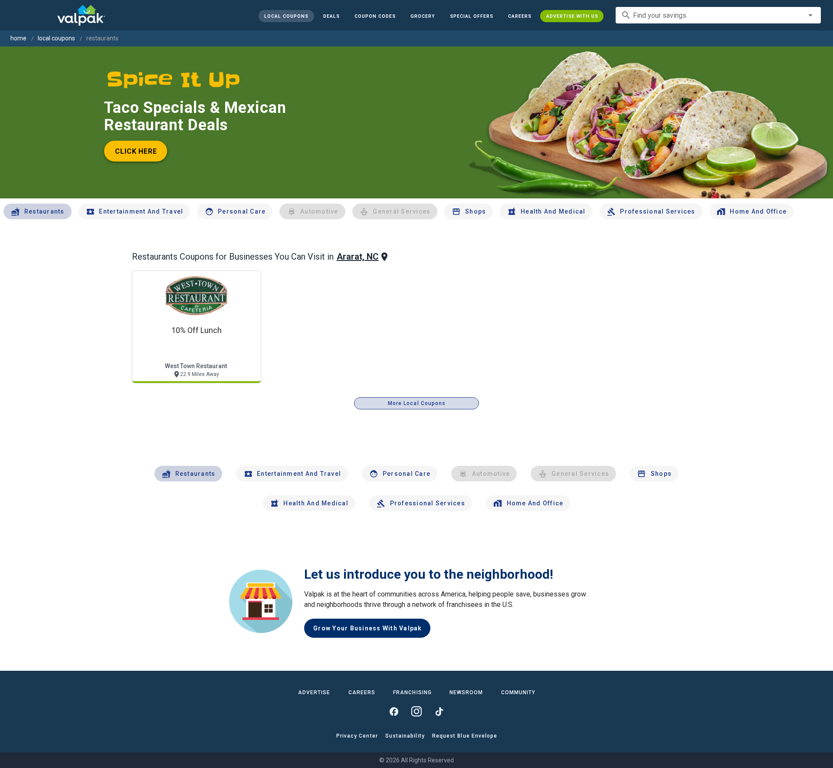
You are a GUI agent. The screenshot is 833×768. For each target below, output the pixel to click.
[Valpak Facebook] (394, 711)
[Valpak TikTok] (439, 711)
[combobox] (718, 15)
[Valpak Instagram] (416, 711)
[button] (471, 16)
